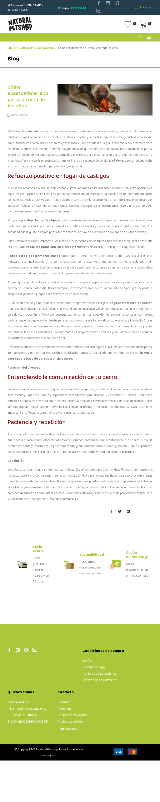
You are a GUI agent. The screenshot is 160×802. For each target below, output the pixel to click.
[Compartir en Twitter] (120, 512)
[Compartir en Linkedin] (128, 512)
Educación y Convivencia (37, 48)
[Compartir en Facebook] (111, 512)
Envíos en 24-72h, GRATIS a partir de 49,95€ (26, 7)
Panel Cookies (67, 729)
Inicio (11, 48)
